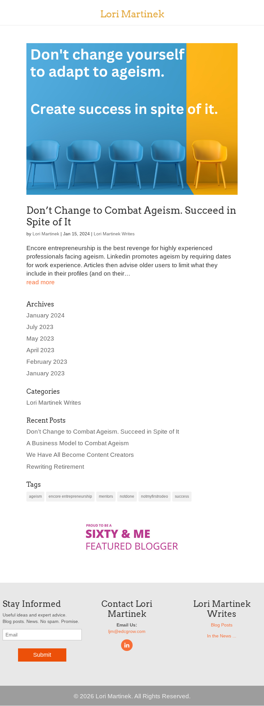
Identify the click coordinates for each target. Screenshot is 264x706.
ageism (35, 496)
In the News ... (221, 635)
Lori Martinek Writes (114, 233)
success (182, 496)
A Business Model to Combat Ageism (77, 443)
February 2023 (46, 361)
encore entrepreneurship (70, 496)
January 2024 (45, 315)
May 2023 (40, 338)
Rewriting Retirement (55, 466)
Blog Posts (221, 624)
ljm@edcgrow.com (127, 631)
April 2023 (40, 350)
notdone (127, 496)
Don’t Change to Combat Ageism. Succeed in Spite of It (102, 431)
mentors (106, 496)
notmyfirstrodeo (154, 496)
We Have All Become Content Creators (80, 454)
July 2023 (39, 327)
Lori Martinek (46, 233)
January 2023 (45, 373)
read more (40, 282)
